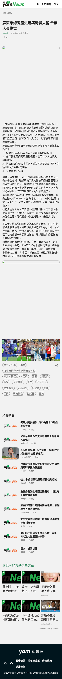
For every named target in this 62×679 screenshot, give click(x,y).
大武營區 (18, 382)
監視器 (30, 393)
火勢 (29, 382)
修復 (6, 382)
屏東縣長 (18, 393)
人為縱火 (23, 388)
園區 (34, 376)
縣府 (25, 376)
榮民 (6, 393)
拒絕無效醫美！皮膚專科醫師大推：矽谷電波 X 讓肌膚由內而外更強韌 (50, 589)
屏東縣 (35, 388)
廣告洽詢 (47, 660)
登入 (56, 4)
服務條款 (20, 660)
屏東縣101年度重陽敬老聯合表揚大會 (11, 589)
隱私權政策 (34, 660)
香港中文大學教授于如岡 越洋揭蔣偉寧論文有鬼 (31, 589)
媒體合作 (20, 666)
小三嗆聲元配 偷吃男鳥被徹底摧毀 (31, 617)
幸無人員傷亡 (11, 376)
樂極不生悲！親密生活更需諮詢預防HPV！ (49, 617)
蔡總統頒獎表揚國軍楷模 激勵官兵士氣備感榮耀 (11, 617)
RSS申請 (46, 4)
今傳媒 (5, 33)
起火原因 (41, 382)
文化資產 (8, 388)
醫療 (41, 393)
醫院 (46, 388)
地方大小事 (10, 365)
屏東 (22, 365)
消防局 (45, 376)
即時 (10, 13)
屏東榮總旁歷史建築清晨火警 (19, 370)
